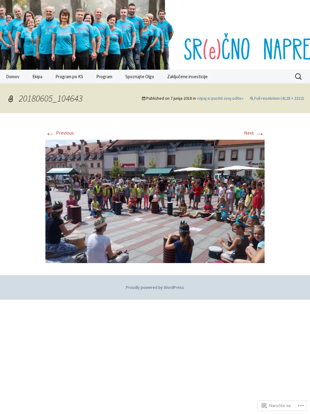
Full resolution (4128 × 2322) (279, 98)
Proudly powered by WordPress (155, 287)
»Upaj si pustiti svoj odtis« (220, 98)
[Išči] (299, 77)
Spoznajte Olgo (139, 76)
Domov (12, 76)
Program (104, 76)
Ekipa (37, 76)
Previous (59, 133)
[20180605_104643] (155, 201)
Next (254, 133)
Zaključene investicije (187, 76)
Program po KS (69, 76)
